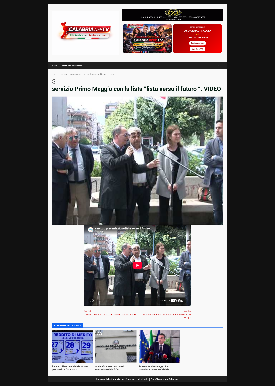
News (54, 66)
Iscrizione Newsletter (71, 66)
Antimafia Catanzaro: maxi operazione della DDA (115, 346)
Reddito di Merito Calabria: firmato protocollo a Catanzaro (72, 346)
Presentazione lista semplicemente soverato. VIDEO (167, 315)
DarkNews (156, 379)
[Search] (219, 66)
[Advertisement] (172, 14)
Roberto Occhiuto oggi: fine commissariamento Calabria (159, 346)
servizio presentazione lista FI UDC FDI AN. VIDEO (110, 313)
